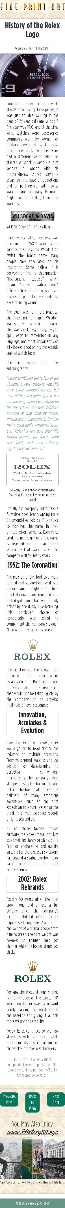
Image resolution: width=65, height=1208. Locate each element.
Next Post (56, 1099)
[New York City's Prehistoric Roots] (32, 1158)
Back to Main (32, 1102)
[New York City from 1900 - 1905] (11, 1158)
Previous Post (9, 1099)
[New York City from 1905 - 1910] (54, 1158)
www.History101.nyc (32, 1131)
